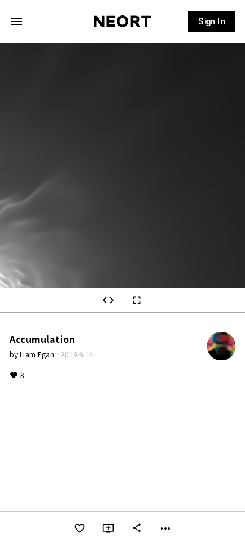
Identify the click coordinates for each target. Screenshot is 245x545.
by (32, 354)
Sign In (211, 21)
